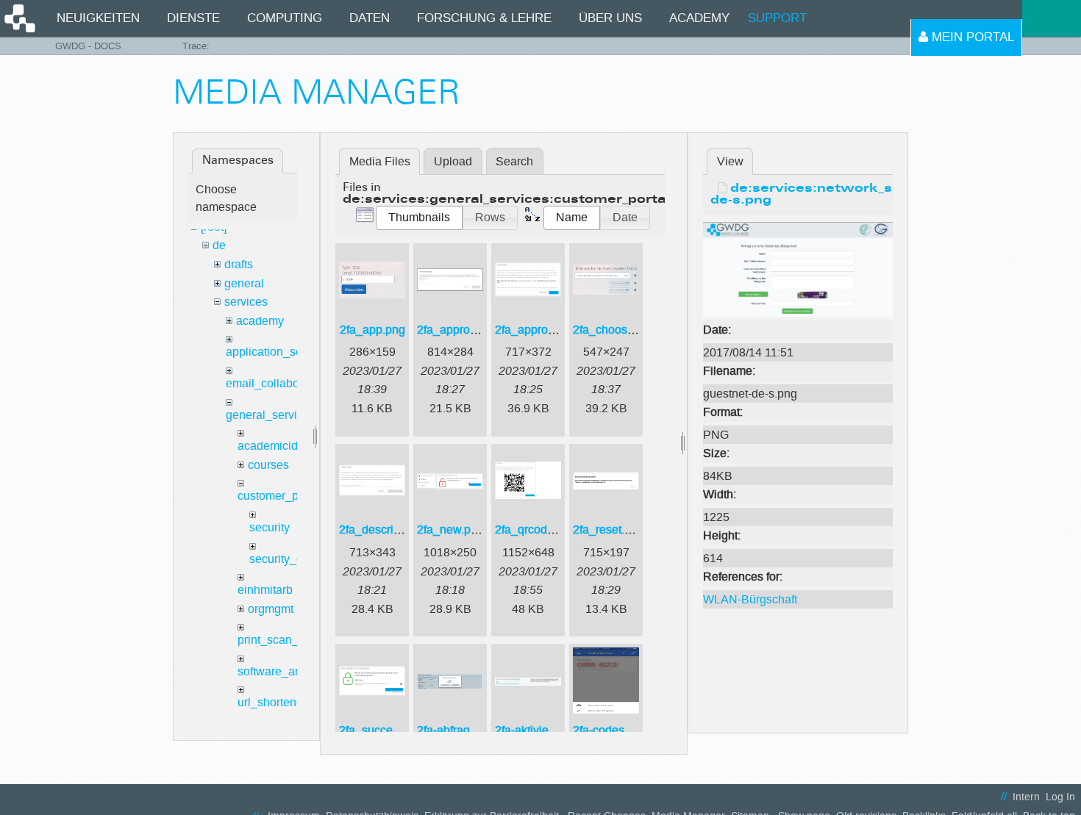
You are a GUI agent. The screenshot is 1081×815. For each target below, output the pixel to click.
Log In (1060, 797)
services (246, 301)
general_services (270, 415)
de (219, 245)
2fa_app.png (372, 329)
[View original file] (798, 268)
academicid (268, 445)
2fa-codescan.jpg (618, 730)
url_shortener (272, 702)
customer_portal (279, 495)
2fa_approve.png (539, 329)
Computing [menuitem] (284, 18)
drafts (238, 264)
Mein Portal (971, 37)
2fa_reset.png (608, 529)
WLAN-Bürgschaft (750, 599)
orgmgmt (270, 609)
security (269, 527)
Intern (1026, 797)
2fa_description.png (390, 529)
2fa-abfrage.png (458, 730)
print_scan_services (290, 639)
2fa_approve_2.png (467, 329)
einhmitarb (265, 590)
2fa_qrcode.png (536, 529)
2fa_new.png (450, 529)
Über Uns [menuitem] (610, 18)
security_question (295, 559)
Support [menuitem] (777, 18)
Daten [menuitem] (369, 18)
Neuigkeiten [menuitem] (98, 18)
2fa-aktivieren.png (541, 730)
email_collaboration (277, 383)
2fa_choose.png (615, 329)
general (244, 283)
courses (268, 465)
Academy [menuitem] (699, 18)
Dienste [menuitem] (193, 18)
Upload (453, 161)
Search (514, 161)
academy (260, 321)
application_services (279, 351)
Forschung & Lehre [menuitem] (484, 18)
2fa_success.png (383, 730)
